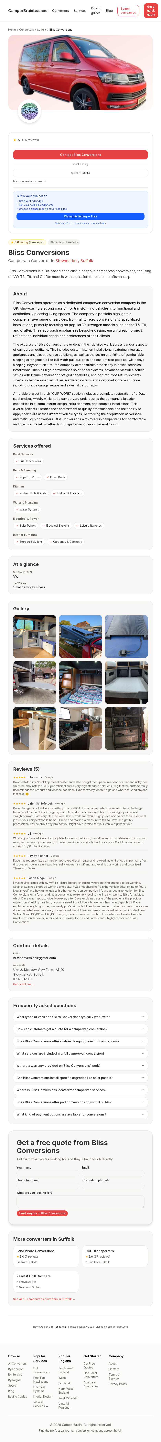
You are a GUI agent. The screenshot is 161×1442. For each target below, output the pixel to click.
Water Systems (29, 509)
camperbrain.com (118, 1326)
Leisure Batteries (91, 525)
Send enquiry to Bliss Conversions (42, 1213)
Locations (40, 11)
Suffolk (41, 29)
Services (80, 11)
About (112, 1363)
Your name (23, 1167)
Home (12, 29)
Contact (114, 1369)
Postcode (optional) (95, 1180)
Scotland (64, 1383)
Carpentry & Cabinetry (67, 541)
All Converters (17, 1363)
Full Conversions (30, 461)
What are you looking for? (34, 1192)
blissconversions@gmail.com (34, 958)
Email (85, 1167)
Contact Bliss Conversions (80, 155)
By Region (15, 1380)
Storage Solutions (31, 541)
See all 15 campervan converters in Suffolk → (44, 1299)
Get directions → (24, 984)
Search (12, 1385)
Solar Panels (28, 525)
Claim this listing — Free (80, 216)
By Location (15, 1369)
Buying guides (96, 10)
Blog (109, 11)
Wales (62, 1377)
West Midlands (68, 1398)
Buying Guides (17, 1396)
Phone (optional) (27, 1180)
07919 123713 (80, 173)
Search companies (128, 10)
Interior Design (42, 1396)
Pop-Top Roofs (30, 477)
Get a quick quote (151, 10)
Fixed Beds (57, 477)
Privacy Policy (118, 1384)
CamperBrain (20, 10)
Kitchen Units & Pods (33, 493)
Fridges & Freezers (69, 493)
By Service (15, 1374)
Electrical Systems (58, 525)
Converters (60, 11)
